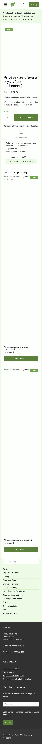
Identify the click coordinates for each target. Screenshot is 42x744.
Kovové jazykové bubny (12, 599)
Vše (4, 610)
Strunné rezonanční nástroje (14, 591)
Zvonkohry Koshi (9, 580)
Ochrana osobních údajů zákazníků (17, 679)
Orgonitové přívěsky (10, 584)
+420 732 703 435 (16, 652)
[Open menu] (5, 4)
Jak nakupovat (8, 672)
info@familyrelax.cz (16, 646)
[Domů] (4, 12)
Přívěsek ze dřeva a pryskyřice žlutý (18, 540)
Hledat (37, 562)
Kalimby (6, 576)
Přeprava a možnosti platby (13, 675)
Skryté (5, 569)
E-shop (34, 4)
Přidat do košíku (26, 117)
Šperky (5, 602)
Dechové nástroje (10, 606)
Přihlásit (8, 722)
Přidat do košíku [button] (21, 359)
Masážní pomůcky (10, 588)
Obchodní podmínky (11, 668)
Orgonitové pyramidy (11, 573)
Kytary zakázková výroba (13, 595)
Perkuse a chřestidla (11, 613)
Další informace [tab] (21, 137)
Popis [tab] (21, 133)
